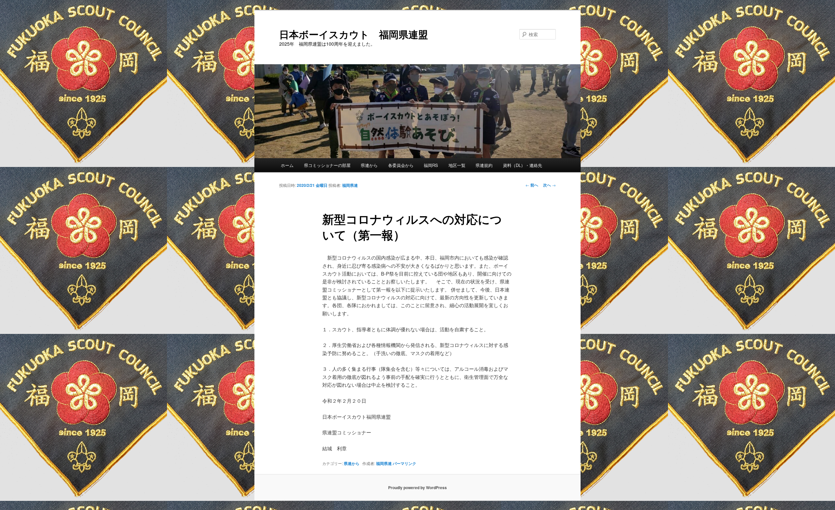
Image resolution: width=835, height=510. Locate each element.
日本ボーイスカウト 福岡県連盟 (353, 34)
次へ (549, 185)
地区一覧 (456, 165)
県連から (369, 165)
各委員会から (401, 165)
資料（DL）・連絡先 (522, 165)
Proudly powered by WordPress (417, 487)
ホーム (287, 165)
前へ (531, 185)
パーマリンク (404, 463)
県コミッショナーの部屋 (327, 165)
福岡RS (431, 165)
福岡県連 (350, 185)
